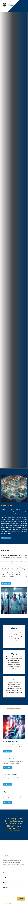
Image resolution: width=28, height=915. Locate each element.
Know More (7, 751)
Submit (21, 898)
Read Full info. (6, 538)
